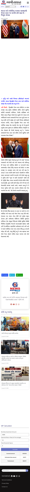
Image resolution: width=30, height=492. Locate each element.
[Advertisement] (15, 55)
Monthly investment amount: (9, 431)
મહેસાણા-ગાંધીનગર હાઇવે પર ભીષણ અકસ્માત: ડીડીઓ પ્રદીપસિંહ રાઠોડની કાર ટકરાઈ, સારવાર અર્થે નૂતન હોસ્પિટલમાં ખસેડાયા (14, 358)
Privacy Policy (5, 483)
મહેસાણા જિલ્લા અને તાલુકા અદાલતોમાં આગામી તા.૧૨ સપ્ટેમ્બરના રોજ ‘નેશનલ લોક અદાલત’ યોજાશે (14, 384)
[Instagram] (16, 304)
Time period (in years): (7, 443)
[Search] (27, 470)
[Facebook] (11, 304)
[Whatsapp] (19, 304)
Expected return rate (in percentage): (11, 437)
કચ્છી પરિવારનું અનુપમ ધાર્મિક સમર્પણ (10, 333)
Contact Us (4, 486)
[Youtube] (14, 304)
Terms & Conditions (7, 480)
